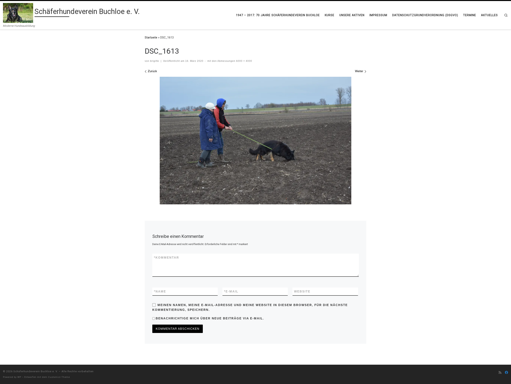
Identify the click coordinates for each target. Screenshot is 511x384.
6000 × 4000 (243, 61)
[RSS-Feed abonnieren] (500, 372)
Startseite (151, 37)
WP (19, 377)
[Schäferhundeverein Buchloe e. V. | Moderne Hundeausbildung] (18, 12)
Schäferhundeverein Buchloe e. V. (35, 371)
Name (160, 291)
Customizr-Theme (59, 377)
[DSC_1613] (255, 140)
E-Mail (231, 291)
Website (302, 291)
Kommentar (166, 257)
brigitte (154, 61)
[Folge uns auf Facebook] (506, 372)
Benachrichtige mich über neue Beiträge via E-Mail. (210, 318)
